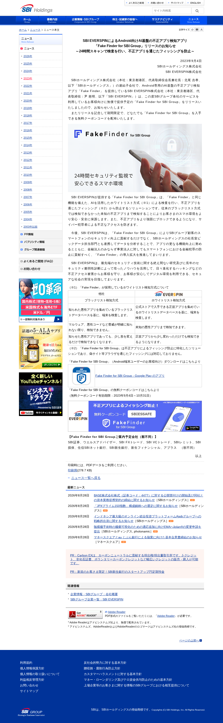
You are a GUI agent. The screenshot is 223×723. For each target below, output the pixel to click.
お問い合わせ (29, 685)
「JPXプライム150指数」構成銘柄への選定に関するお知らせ (136, 506)
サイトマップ (29, 691)
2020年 (28, 100)
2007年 (28, 197)
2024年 (28, 71)
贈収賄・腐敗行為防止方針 (102, 668)
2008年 (28, 189)
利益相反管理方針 (32, 679)
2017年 (28, 122)
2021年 (28, 93)
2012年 (28, 160)
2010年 (28, 174)
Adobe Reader (116, 612)
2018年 (28, 115)
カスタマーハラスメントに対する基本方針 (113, 674)
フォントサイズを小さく (192, 29)
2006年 (28, 204)
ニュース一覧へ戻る (86, 478)
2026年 (28, 56)
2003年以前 (30, 226)
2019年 (28, 108)
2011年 (28, 167)
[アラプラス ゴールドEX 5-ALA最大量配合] (41, 370)
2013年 (28, 152)
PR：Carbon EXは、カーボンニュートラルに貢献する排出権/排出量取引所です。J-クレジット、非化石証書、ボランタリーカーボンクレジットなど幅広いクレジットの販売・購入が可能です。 (134, 559)
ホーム (23, 29)
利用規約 (26, 662)
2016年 (28, 130)
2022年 (28, 85)
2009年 (28, 182)
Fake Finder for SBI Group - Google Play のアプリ (130, 375)
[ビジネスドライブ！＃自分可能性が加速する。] (41, 416)
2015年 (28, 137)
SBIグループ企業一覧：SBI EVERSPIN (96, 599)
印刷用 (72, 470)
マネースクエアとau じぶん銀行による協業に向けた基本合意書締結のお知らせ (148, 537)
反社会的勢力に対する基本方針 (105, 662)
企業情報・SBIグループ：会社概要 (94, 594)
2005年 (28, 211)
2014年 (28, 145)
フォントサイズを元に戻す (197, 29)
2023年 (28, 78)
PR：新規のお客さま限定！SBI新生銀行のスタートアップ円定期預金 (117, 571)
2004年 (28, 219)
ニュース (35, 29)
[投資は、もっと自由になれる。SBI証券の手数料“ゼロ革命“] (41, 323)
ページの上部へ (189, 640)
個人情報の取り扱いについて (40, 674)
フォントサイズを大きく (201, 29)
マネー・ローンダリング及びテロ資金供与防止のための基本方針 (128, 679)
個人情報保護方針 (32, 668)
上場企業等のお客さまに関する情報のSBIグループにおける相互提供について (136, 685)
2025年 (28, 63)
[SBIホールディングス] (36, 12)
